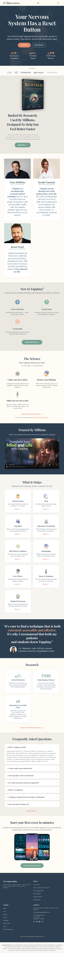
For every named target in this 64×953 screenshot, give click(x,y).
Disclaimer (5, 920)
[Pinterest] (39, 921)
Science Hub (36, 884)
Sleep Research (37, 893)
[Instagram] (37, 921)
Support (5, 914)
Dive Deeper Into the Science (30, 414)
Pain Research (36, 899)
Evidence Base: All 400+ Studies (41, 887)
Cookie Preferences (8, 929)
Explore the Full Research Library (31, 728)
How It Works (39, 45)
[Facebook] (34, 921)
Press (4, 911)
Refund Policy (6, 923)
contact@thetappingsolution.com (41, 912)
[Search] (58, 2)
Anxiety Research (37, 896)
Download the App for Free (32, 865)
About (4, 908)
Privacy (5, 917)
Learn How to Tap (31, 342)
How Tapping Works (38, 890)
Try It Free (24, 45)
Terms (4, 926)
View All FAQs (30, 811)
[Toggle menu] (38, 3)
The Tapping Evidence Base (41, 417)
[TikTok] (42, 921)
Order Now (21, 145)
